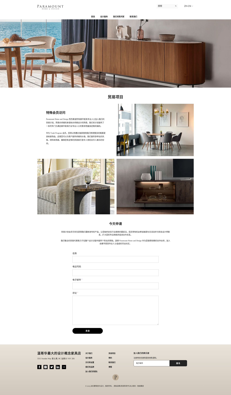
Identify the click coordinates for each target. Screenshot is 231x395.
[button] (87, 331)
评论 (75, 293)
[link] (115, 53)
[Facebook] (39, 367)
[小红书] (64, 367)
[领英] (58, 367)
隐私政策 (117, 386)
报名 (178, 363)
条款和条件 (125, 386)
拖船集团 (140, 386)
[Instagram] (45, 367)
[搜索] (167, 6)
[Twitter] (52, 367)
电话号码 (76, 266)
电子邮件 (77, 280)
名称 (74, 253)
